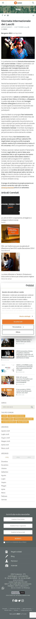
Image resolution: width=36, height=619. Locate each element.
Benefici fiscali (8, 610)
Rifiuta (18, 332)
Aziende (14, 566)
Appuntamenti (6, 27)
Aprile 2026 (5, 445)
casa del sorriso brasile (16, 416)
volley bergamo (22, 422)
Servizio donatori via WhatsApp (20, 588)
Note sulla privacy (27, 608)
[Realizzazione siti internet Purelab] (18, 614)
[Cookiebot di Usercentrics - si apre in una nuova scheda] (26, 285)
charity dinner (7, 419)
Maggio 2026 (5, 441)
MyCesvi (14, 561)
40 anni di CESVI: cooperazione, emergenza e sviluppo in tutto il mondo (16, 220)
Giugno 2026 (5, 438)
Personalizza (17, 327)
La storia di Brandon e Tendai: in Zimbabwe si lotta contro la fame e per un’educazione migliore (17, 276)
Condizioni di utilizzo (15, 608)
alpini (4, 416)
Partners (16, 610)
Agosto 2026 (5, 431)
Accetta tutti (18, 322)
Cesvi (5, 29)
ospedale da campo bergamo (23, 419)
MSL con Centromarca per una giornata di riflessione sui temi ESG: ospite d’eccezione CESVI (17, 248)
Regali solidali (16, 552)
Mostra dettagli (24, 316)
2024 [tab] (18, 457)
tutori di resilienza (8, 422)
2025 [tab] (6, 457)
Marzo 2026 (5, 448)
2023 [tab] (29, 457)
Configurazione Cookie (26, 610)
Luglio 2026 (5, 434)
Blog (12, 556)
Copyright (4, 608)
